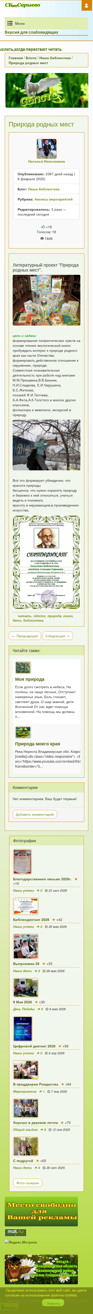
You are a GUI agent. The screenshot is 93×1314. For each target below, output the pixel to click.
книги (68, 616)
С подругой (23, 1160)
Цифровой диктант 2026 (34, 1045)
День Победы (24, 1009)
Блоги (31, 57)
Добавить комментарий (35, 814)
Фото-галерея (27, 1182)
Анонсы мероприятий (53, 199)
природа (54, 616)
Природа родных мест (28, 62)
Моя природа (29, 679)
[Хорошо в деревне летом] (46, 1108)
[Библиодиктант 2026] (46, 906)
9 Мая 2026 (22, 1001)
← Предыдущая (25, 635)
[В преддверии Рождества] (46, 1070)
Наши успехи (23, 890)
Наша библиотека (55, 57)
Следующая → (57, 635)
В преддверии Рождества (35, 1084)
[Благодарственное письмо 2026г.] (46, 861)
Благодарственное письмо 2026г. (42, 878)
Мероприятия (24, 1091)
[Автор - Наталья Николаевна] (47, 149)
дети (17, 620)
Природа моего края (37, 743)
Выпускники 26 (26, 963)
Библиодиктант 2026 (31, 919)
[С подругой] (46, 1146)
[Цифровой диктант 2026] (46, 1028)
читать (24, 616)
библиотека (33, 620)
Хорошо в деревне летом (35, 1122)
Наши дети (22, 971)
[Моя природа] (46, 667)
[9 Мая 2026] (46, 987)
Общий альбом (25, 1129)
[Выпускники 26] (46, 946)
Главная (16, 57)
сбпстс (39, 616)
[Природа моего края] (46, 732)
